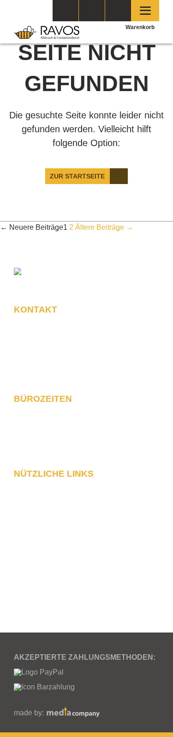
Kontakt (33, 499)
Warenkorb (140, 27)
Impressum (39, 551)
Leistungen (39, 577)
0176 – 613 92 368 (72, 346)
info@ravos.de (62, 372)
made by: (30, 713)
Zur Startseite (77, 176)
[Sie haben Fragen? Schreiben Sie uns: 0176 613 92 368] (92, 10)
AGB (29, 525)
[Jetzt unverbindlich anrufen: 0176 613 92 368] (66, 10)
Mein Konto (40, 512)
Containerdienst (47, 564)
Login (118, 10)
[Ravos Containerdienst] (46, 32)
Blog (28, 590)
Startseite (36, 486)
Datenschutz (41, 538)
